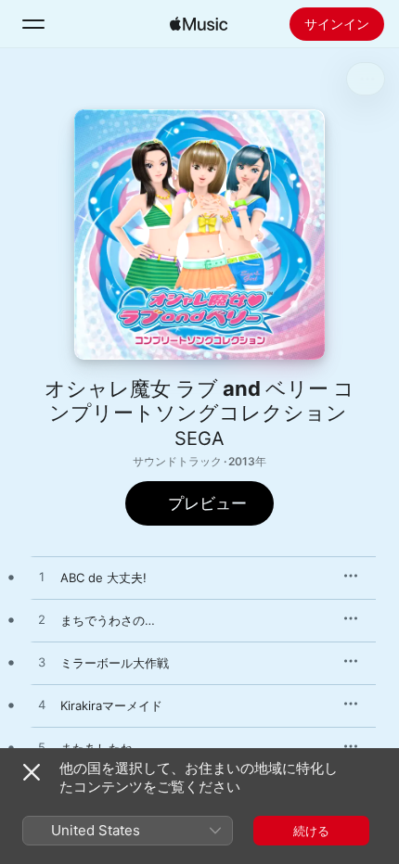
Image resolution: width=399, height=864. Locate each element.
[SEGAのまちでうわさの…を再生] (41, 620)
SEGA (199, 438)
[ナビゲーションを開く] (33, 24)
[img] (198, 24)
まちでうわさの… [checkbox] (107, 620)
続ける (311, 830)
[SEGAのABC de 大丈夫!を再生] (41, 577)
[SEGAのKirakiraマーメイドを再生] (41, 705)
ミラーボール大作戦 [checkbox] (114, 662)
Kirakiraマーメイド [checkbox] (111, 705)
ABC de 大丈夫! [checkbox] (103, 577)
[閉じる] (31, 772)
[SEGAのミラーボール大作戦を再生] (41, 662)
